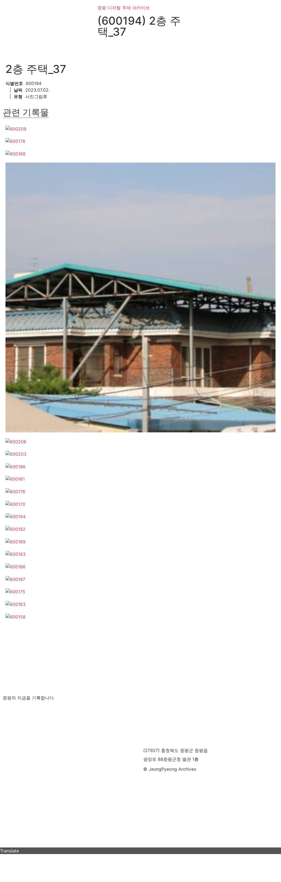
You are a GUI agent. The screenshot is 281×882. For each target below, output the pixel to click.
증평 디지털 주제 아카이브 (123, 7)
